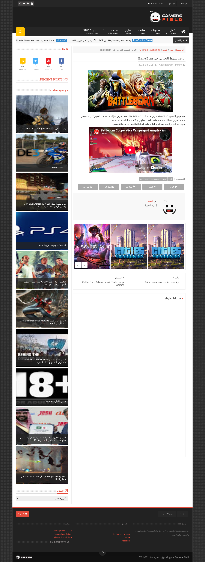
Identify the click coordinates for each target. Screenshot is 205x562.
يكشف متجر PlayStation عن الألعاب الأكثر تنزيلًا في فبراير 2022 (111, 40)
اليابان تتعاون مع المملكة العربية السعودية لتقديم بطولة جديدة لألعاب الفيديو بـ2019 (43, 439)
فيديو (164, 50)
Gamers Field (182, 557)
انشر (151, 187)
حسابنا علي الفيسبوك (63, 534)
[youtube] (32, 3)
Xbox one (155, 50)
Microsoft (71, 40)
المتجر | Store (91, 30)
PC (139, 50)
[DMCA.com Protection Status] (24, 558)
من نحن (172, 3)
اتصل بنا (21, 514)
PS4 (145, 50)
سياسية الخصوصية (167, 514)
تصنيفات (112, 30)
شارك (129, 187)
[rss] (28, 3)
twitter (127, 537)
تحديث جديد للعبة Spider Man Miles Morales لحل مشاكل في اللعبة (42, 322)
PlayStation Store (152, 40)
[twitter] (24, 3)
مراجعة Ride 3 (59, 167)
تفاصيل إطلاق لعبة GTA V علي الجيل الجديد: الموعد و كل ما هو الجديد (45, 283)
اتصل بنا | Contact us (155, 3)
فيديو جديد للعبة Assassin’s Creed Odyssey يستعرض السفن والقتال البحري (44, 361)
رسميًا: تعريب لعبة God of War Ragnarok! (46, 128)
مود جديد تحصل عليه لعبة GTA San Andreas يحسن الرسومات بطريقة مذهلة (45, 205)
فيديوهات (155, 30)
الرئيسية (184, 3)
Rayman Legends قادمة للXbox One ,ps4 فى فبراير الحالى (43, 477)
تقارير (128, 30)
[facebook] (20, 3)
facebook (126, 541)
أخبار (171, 50)
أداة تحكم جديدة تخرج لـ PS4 (52, 245)
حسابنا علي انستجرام (63, 537)
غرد (172, 187)
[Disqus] (129, 338)
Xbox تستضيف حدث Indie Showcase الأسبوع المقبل (39, 40)
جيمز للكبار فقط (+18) (55, 401)
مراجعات (141, 30)
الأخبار (171, 30)
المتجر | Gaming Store (62, 531)
